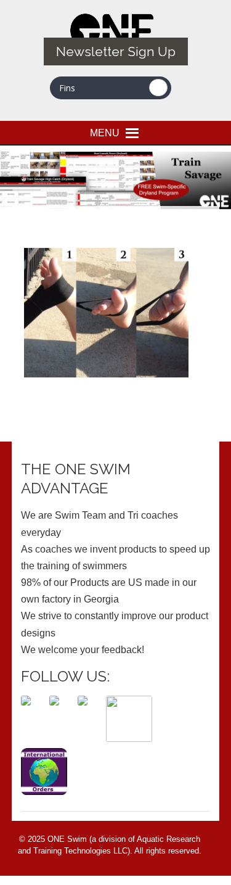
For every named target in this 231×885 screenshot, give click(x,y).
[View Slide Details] (115, 180)
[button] (105, 132)
